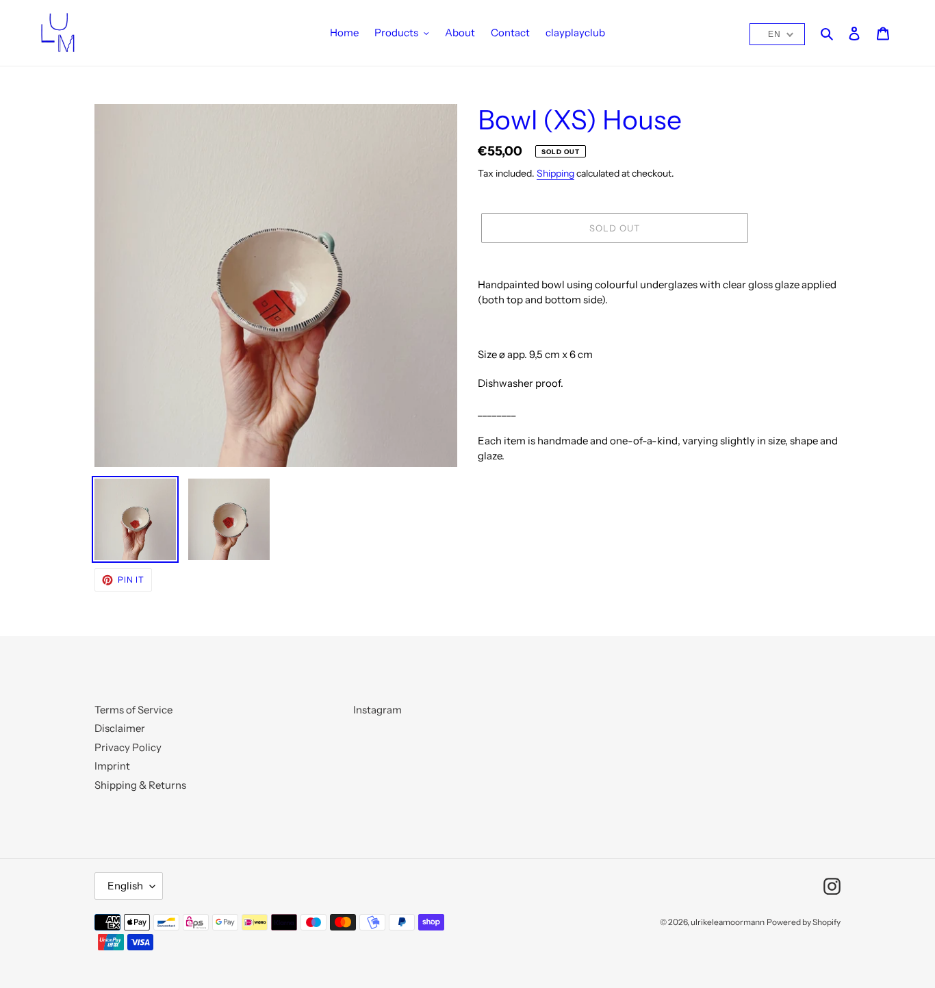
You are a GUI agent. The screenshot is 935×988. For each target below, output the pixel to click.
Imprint (112, 765)
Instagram (377, 709)
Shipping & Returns (140, 784)
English (125, 885)
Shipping (555, 173)
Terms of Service (133, 709)
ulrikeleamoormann (728, 922)
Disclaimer (119, 728)
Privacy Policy (128, 747)
